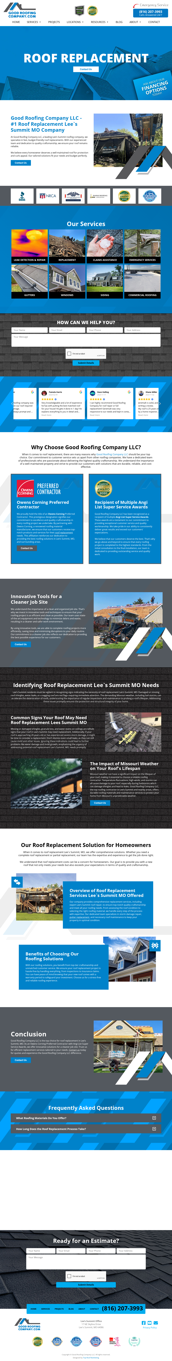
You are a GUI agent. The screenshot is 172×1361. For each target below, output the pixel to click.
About (134, 22)
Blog (119, 22)
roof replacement (64, 532)
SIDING (105, 295)
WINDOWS (67, 295)
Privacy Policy (150, 1327)
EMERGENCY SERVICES (142, 260)
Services (32, 22)
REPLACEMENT (67, 260)
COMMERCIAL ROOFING (142, 295)
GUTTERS (29, 295)
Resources (98, 22)
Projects (54, 22)
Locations (74, 22)
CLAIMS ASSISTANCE (105, 260)
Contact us (74, 1049)
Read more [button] (22, 415)
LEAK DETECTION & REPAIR (29, 260)
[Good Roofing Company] (27, 1324)
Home (16, 22)
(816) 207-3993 (150, 11)
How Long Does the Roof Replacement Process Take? (51, 1129)
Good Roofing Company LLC (112, 454)
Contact (154, 22)
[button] (159, 404)
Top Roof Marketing (91, 1357)
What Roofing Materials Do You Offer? (41, 1118)
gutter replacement (79, 917)
